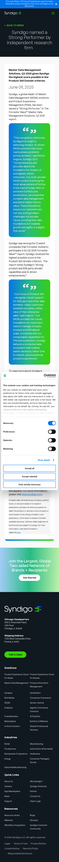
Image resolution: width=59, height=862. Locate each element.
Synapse (8, 693)
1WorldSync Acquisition (14, 825)
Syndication (35, 693)
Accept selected (29, 476)
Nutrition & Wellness (39, 721)
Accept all (29, 468)
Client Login (35, 801)
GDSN (7, 703)
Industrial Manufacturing (15, 767)
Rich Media (9, 698)
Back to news (15, 25)
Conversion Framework (40, 698)
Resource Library (12, 815)
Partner (33, 791)
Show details (44, 460)
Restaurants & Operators (16, 754)
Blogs (32, 815)
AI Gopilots (35, 716)
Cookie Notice (11, 848)
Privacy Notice (38, 843)
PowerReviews (11, 716)
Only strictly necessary (29, 484)
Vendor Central (37, 703)
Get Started (29, 577)
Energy (7, 759)
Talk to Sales (15, 654)
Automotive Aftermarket (41, 749)
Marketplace (10, 721)
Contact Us (35, 796)
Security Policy (30, 848)
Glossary (34, 820)
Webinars (8, 820)
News (7, 796)
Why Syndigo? (36, 781)
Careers (8, 786)
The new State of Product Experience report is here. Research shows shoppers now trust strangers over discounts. (30, 3)
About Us (8, 781)
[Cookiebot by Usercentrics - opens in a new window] (44, 375)
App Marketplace (12, 791)
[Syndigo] (13, 13)
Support (8, 801)
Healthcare (35, 754)
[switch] (52, 432)
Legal (7, 843)
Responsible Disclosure (20, 853)
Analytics (8, 708)
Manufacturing (36, 744)
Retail (7, 744)
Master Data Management (16, 683)
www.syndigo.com (32, 494)
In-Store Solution (12, 726)
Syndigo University (38, 786)
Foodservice (10, 749)
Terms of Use (20, 843)
